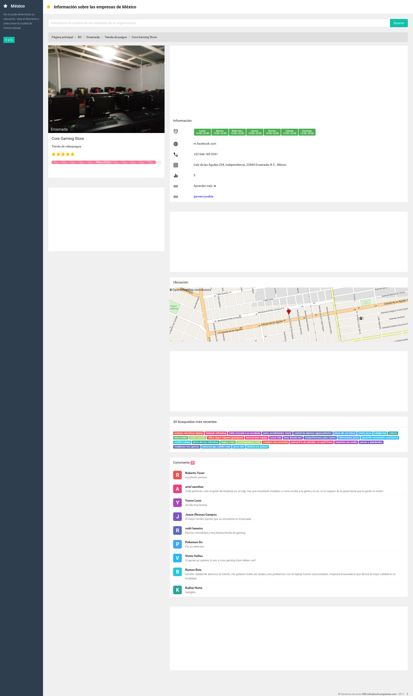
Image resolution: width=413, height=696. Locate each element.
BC (80, 37)
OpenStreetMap (183, 289)
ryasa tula (275, 437)
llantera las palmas (257, 446)
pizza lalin (238, 446)
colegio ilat (380, 433)
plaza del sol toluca (344, 433)
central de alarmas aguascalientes (313, 433)
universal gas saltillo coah (216, 446)
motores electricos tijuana (188, 433)
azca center (180, 437)
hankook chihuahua (216, 433)
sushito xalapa (182, 442)
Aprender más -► (205, 186)
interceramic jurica (349, 437)
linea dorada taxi (293, 437)
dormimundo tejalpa (256, 437)
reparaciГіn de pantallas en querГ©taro (312, 442)
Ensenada (93, 37)
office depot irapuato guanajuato (225, 437)
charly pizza (364, 433)
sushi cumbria (197, 437)
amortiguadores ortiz (248, 442)
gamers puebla (203, 196)
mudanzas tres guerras (186, 446)
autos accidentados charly (277, 433)
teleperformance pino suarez (320, 437)
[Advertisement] (106, 218)
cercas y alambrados (371, 442)
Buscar (399, 23)
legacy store (228, 442)
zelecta (393, 433)
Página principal (62, 37)
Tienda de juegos (116, 37)
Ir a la (9, 39)
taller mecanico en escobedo (244, 433)
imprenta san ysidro (346, 442)
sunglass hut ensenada (275, 442)
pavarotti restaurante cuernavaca (380, 437)
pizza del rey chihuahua (205, 442)
